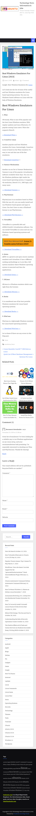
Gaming (5, 768)
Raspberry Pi (27, 774)
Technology (9, 710)
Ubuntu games (25, 785)
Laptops (7, 681)
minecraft (12, 774)
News (7, 699)
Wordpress (8, 744)
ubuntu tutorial (26, 788)
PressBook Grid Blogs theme (21, 814)
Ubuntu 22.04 (9, 736)
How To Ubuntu (10, 674)
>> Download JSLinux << (11, 292)
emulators (8, 344)
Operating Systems (11, 703)
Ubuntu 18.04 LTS (8, 782)
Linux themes (6, 774)
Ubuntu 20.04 (9, 733)
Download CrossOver (11, 160)
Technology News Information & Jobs (27, 5)
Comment (6, 473)
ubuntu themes (16, 788)
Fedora (22, 764)
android (5, 762)
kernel (18, 768)
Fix (6, 659)
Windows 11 (9, 740)
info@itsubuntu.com (9, 801)
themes (10, 778)
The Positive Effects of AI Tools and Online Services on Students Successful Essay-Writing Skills (18, 627)
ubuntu (16, 777)
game (27, 764)
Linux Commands (11, 688)
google (14, 768)
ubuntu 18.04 (9, 729)
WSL (28, 790)
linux (13, 344)
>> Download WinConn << (11, 328)
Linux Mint (8, 696)
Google (7, 670)
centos (13, 762)
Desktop (13, 764)
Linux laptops (22, 772)
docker (18, 764)
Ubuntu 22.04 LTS (16, 785)
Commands (29, 762)
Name (4, 500)
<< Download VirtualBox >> (12, 249)
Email (4, 509)
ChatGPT (17, 762)
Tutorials (8, 722)
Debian (7, 655)
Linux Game (9, 692)
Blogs (7, 651)
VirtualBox (6, 790)
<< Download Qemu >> (10, 275)
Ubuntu (7, 725)
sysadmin (5, 778)
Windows (12, 790)
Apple (7, 648)
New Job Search (10, 551)
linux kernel (13, 772)
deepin (9, 764)
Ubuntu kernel (7, 788)
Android (7, 644)
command (23, 762)
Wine (25, 790)
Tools (6, 718)
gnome (10, 768)
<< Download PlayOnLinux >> (12, 215)
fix (24, 764)
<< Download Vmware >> (11, 190)
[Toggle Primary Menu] (33, 40)
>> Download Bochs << (10, 311)
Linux (30, 85)
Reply (4, 454)
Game (7, 666)
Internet (7, 677)
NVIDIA (17, 774)
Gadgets (7, 662)
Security (8, 707)
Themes (7, 714)
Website (5, 517)
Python (21, 774)
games (30, 764)
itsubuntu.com (7, 795)
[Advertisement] (18, 26)
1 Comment (25, 81)
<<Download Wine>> (9, 135)
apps (9, 762)
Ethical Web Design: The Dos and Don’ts (18, 613)
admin (17, 80)
